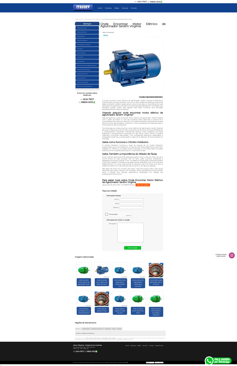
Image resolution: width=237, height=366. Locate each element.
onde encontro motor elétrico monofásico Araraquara (156, 312)
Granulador (80, 57)
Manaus (119, 328)
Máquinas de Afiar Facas (83, 69)
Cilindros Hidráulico (82, 40)
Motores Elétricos (81, 78)
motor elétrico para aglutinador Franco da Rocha (156, 282)
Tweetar (105, 35)
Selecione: (78, 328)
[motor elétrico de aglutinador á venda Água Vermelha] (138, 270)
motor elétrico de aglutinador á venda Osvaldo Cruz (120, 283)
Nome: (117, 199)
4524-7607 (142, 2)
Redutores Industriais (82, 82)
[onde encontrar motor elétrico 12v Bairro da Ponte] (102, 270)
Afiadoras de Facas (82, 28)
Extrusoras (80, 48)
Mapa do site (159, 345)
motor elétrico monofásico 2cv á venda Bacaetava (83, 311)
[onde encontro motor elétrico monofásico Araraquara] (156, 298)
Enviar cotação (132, 248)
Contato (134, 8)
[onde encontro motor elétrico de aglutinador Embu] (83, 270)
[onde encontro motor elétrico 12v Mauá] (138, 298)
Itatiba (114, 328)
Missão (116, 8)
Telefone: (116, 207)
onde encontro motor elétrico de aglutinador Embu (84, 282)
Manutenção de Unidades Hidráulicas (86, 65)
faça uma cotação (143, 185)
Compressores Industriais (83, 44)
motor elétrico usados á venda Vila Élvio (120, 311)
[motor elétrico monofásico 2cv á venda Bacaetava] (83, 298)
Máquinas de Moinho (82, 73)
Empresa (108, 8)
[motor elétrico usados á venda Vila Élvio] (120, 298)
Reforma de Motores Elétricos (84, 86)
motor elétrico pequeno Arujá (102, 310)
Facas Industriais (81, 53)
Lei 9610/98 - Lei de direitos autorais (124, 339)
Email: (117, 203)
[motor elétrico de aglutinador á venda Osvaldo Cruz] (120, 270)
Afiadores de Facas (82, 32)
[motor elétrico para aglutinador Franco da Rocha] (156, 270)
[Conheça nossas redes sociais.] (232, 255)
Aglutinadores (80, 36)
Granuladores (80, 61)
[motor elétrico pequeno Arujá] (102, 298)
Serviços (125, 8)
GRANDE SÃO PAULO (97, 328)
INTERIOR (108, 328)
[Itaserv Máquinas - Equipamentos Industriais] (83, 7)
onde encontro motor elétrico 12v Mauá (138, 311)
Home (100, 8)
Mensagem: (113, 223)
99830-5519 (155, 2)
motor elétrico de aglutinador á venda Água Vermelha (138, 283)
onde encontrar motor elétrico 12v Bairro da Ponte (102, 282)
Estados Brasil (86, 328)
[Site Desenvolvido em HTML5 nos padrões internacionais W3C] (150, 362)
